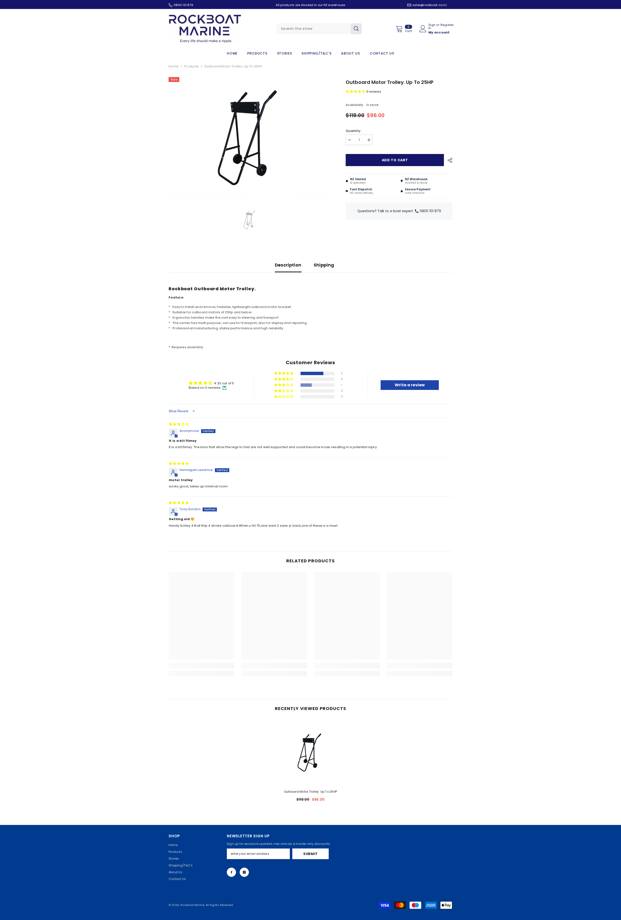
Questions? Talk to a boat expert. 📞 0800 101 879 (399, 211)
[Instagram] (244, 872)
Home (174, 66)
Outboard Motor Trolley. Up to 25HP (310, 792)
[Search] (319, 28)
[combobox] (314, 28)
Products (191, 66)
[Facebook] (231, 872)
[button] (356, 91)
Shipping (324, 265)
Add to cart (395, 160)
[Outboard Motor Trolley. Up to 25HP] (310, 752)
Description (288, 265)
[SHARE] (448, 160)
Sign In (431, 26)
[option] (250, 138)
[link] (201, 665)
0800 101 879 (183, 5)
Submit (310, 853)
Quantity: (353, 131)
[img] (179, 424)
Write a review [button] (410, 385)
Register (447, 25)
